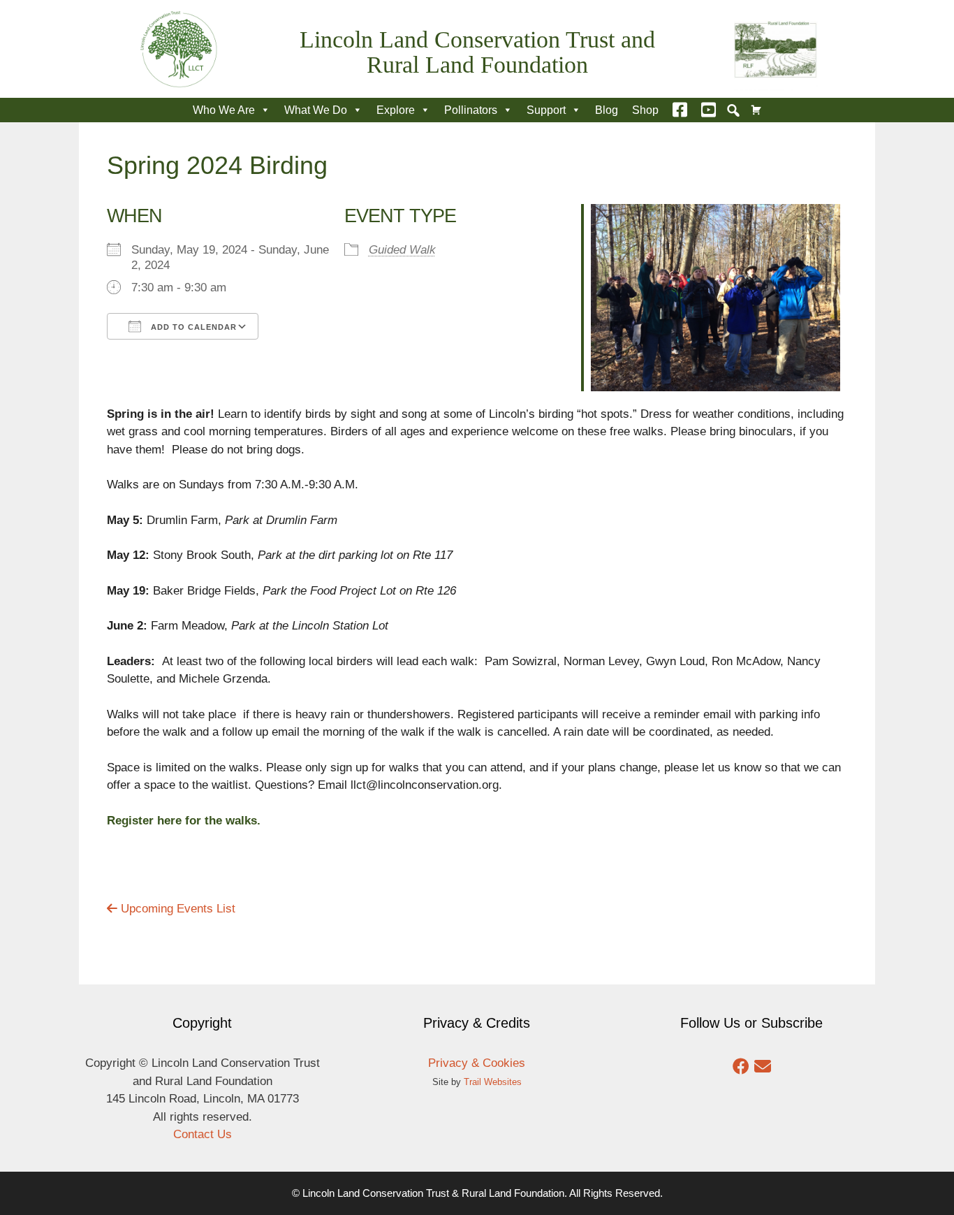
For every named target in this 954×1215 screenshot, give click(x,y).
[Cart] (756, 110)
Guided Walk (402, 249)
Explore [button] (395, 110)
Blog (606, 110)
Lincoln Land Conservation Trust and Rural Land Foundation (477, 52)
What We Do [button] (315, 110)
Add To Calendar (192, 327)
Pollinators (470, 110)
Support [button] (546, 110)
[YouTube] (708, 110)
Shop (645, 110)
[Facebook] (680, 110)
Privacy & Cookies (476, 1063)
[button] (733, 110)
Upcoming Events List (176, 908)
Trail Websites (493, 1082)
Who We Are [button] (224, 110)
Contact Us (202, 1134)
